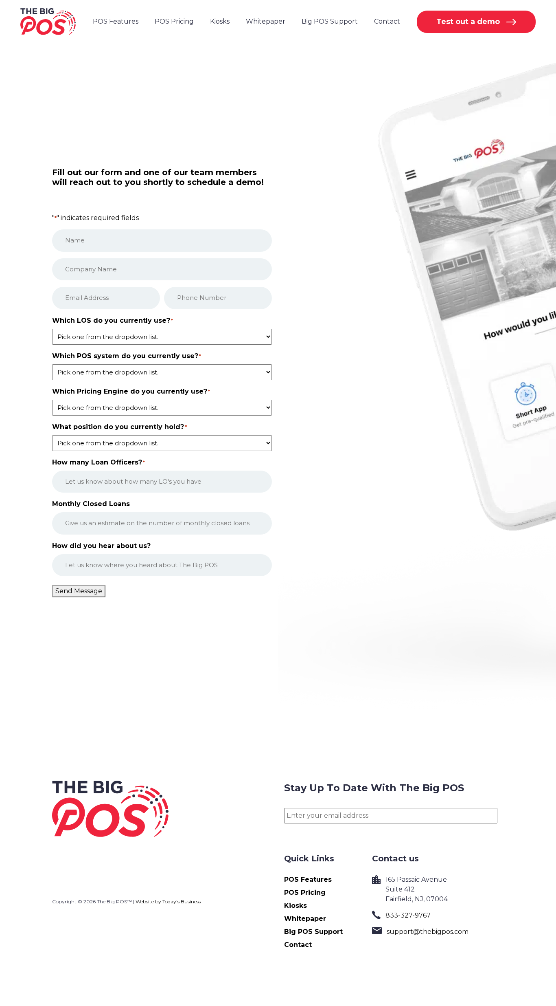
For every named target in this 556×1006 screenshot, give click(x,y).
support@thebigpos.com (427, 932)
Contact (387, 21)
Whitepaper (265, 21)
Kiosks (220, 21)
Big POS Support (330, 21)
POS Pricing (174, 21)
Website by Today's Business (168, 901)
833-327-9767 (408, 915)
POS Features (115, 21)
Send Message (78, 591)
